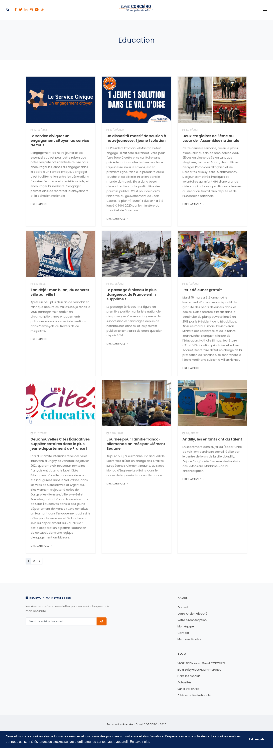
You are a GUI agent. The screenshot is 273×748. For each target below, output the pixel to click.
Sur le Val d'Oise (188, 689)
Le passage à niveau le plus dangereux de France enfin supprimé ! (131, 294)
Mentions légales (189, 639)
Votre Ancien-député (192, 614)
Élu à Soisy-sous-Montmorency (199, 670)
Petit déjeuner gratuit (202, 289)
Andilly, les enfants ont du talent (212, 439)
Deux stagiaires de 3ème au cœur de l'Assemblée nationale (210, 138)
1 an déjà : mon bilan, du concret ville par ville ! (60, 292)
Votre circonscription (192, 620)
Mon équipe (185, 626)
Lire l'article (40, 204)
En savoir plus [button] (140, 741)
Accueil (182, 607)
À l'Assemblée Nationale (194, 695)
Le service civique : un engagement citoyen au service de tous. (60, 140)
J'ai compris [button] (256, 739)
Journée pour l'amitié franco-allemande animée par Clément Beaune (136, 444)
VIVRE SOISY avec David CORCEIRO (201, 663)
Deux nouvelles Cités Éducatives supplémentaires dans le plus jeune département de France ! (60, 444)
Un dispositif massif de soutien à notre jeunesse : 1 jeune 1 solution (136, 138)
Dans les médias (188, 676)
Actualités (184, 682)
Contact (183, 633)
